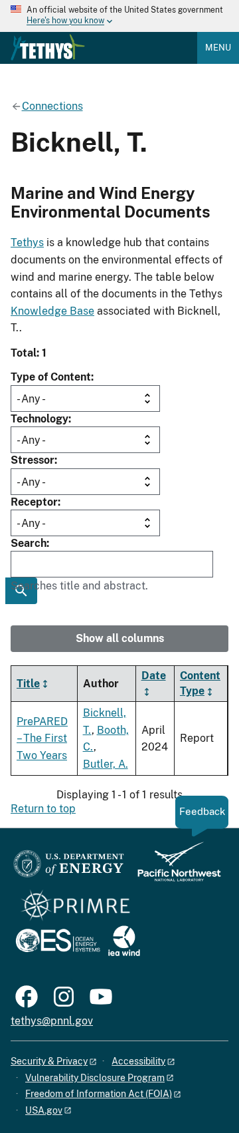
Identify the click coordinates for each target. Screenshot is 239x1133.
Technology (39, 418)
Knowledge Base (52, 311)
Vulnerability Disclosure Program (95, 1077)
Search (28, 543)
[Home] (48, 47)
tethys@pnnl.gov (52, 1021)
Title (28, 683)
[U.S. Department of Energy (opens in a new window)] (69, 868)
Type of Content (51, 377)
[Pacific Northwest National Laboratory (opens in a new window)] (174, 868)
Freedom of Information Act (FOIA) (98, 1093)
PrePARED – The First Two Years (42, 738)
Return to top (43, 808)
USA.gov (43, 1110)
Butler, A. (105, 764)
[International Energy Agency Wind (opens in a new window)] (124, 941)
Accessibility (138, 1061)
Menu (218, 48)
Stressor (32, 460)
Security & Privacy (49, 1061)
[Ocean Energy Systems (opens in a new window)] (59, 941)
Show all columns (120, 638)
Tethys (27, 242)
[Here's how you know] (119, 16)
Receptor (34, 502)
